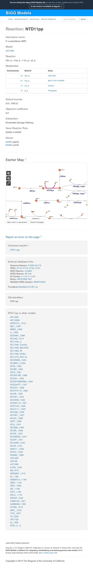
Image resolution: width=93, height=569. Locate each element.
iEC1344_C (16, 341)
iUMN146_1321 (18, 500)
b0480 (9, 144)
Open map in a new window (17, 222)
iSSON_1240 (16, 497)
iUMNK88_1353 (18, 503)
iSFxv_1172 (16, 494)
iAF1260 (14, 316)
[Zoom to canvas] (8, 183)
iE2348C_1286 (17, 335)
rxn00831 (28, 270)
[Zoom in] (8, 173)
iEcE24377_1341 (18, 384)
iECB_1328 (15, 365)
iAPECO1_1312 (18, 323)
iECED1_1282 (17, 387)
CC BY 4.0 (32, 286)
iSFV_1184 (15, 491)
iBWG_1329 (16, 329)
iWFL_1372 (16, 510)
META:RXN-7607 (24, 279)
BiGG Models (18, 13)
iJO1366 (10, 50)
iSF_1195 (15, 488)
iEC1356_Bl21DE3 (19, 347)
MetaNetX (23, 286)
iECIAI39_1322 (17, 399)
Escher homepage (37, 222)
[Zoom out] (8, 178)
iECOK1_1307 (17, 414)
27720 (31, 268)
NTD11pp (15, 249)
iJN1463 (14, 457)
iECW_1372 (16, 445)
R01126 (28, 273)
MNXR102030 (39, 281)
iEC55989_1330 (18, 359)
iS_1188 (14, 476)
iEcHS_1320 (16, 393)
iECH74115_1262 (19, 390)
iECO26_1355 (17, 411)
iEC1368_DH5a (18, 353)
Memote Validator (48, 19)
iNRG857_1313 (18, 473)
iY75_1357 (15, 513)
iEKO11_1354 (17, 448)
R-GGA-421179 (34, 265)
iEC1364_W (16, 350)
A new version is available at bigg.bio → (46, 6)
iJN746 (13, 460)
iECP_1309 (15, 421)
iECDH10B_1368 (18, 375)
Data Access (34, 19)
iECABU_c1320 (18, 362)
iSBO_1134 (16, 482)
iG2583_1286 (17, 454)
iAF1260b (15, 319)
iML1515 (14, 470)
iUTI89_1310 (16, 506)
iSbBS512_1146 (18, 479)
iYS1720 (14, 519)
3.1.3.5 (24, 276)
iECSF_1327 (16, 433)
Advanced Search (21, 19)
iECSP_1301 (16, 439)
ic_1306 (14, 332)
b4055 (9, 141)
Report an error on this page (23, 237)
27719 (25, 268)
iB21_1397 (15, 326)
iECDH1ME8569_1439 (21, 381)
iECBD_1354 (16, 369)
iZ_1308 (14, 522)
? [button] (25, 159)
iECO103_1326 (17, 405)
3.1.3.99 (31, 276)
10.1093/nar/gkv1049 (49, 552)
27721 (37, 268)
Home (10, 19)
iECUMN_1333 (17, 442)
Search (83, 19)
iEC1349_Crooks (18, 344)
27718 (19, 268)
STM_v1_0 (15, 525)
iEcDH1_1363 (17, 378)
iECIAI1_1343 (17, 396)
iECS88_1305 (17, 427)
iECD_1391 (16, 372)
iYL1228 (14, 516)
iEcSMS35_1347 (18, 436)
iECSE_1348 (16, 430)
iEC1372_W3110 (18, 356)
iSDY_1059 (15, 485)
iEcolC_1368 (16, 418)
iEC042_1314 (17, 338)
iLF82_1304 (16, 467)
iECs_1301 (15, 424)
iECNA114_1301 (18, 402)
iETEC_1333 (16, 451)
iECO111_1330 (17, 408)
